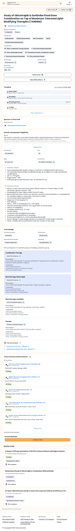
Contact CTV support (46, 519)
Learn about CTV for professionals (28, 523)
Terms (59, 522)
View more (37, 428)
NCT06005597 (9, 68)
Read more (38, 147)
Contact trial (37, 440)
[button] (9, 38)
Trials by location (8, 522)
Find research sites (27, 519)
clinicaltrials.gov (16, 509)
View (67, 102)
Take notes (36, 75)
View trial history (36, 113)
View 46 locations (36, 80)
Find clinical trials (8, 519)
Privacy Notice (62, 519)
